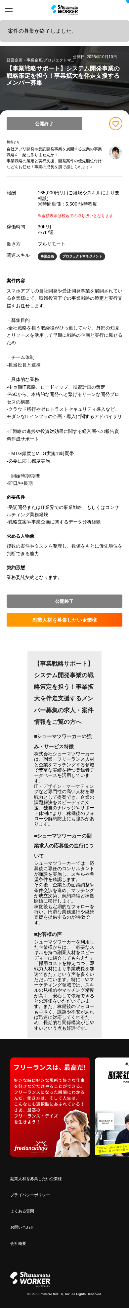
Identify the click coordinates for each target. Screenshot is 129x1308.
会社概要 (18, 1243)
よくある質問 (22, 1211)
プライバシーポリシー (30, 1195)
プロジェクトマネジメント (82, 256)
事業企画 (47, 256)
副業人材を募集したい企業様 (64, 620)
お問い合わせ (22, 1227)
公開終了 (44, 123)
